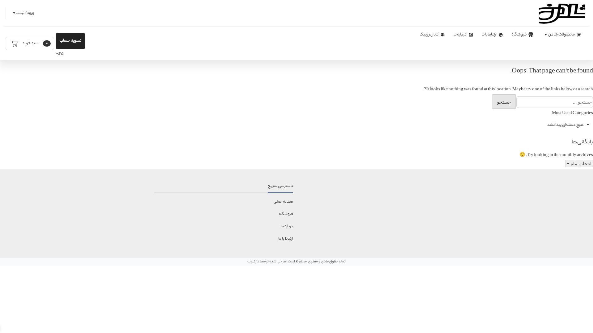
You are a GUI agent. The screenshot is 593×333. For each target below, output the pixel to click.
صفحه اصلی (283, 202)
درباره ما (460, 34)
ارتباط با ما (489, 34)
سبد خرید (35, 43)
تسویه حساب (70, 40)
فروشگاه (519, 34)
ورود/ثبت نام (23, 13)
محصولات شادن (561, 34)
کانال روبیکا (429, 34)
